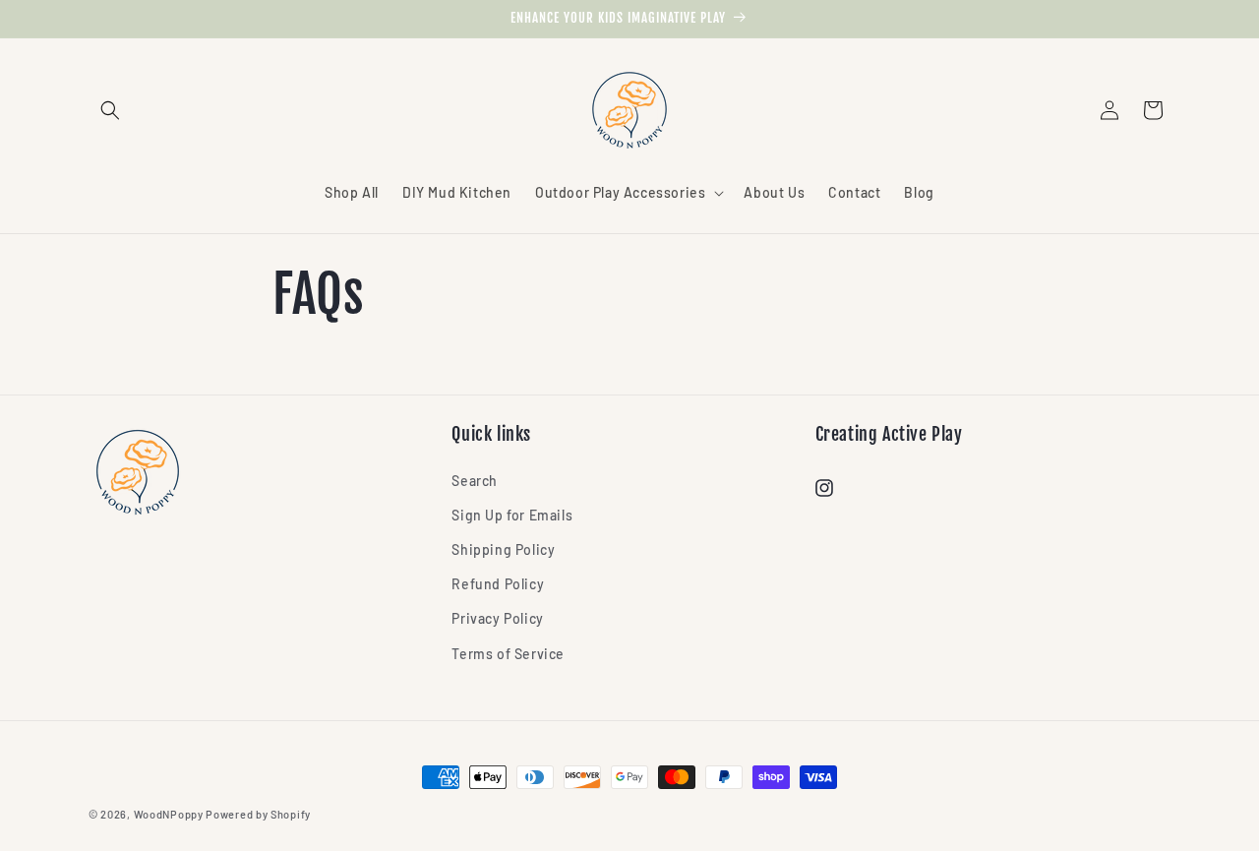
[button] (110, 110)
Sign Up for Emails (511, 515)
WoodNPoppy (169, 814)
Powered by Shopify (258, 814)
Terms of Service (508, 653)
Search (474, 480)
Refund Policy (497, 584)
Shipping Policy (503, 549)
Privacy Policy (497, 618)
